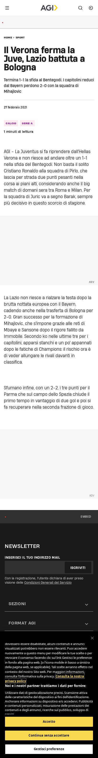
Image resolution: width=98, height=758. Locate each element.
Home (8, 37)
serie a (27, 123)
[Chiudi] (92, 638)
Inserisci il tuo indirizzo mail (32, 557)
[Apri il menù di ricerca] (80, 7)
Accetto (49, 721)
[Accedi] (90, 7)
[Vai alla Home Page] (49, 8)
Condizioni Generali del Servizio (48, 582)
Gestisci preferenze (49, 749)
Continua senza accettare (49, 735)
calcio (11, 123)
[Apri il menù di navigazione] (7, 7)
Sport (20, 37)
